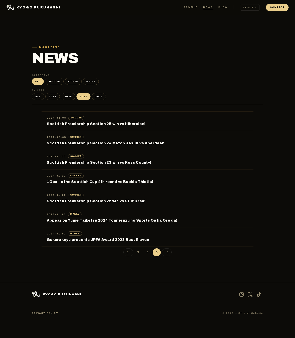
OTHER (73, 81)
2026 (52, 96)
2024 (83, 96)
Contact (277, 7)
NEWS (208, 7)
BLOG (222, 7)
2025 (68, 96)
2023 (99, 96)
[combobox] (249, 7)
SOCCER (54, 81)
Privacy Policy (45, 313)
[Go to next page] (167, 252)
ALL (38, 81)
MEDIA (91, 81)
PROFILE (190, 7)
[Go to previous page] (128, 252)
